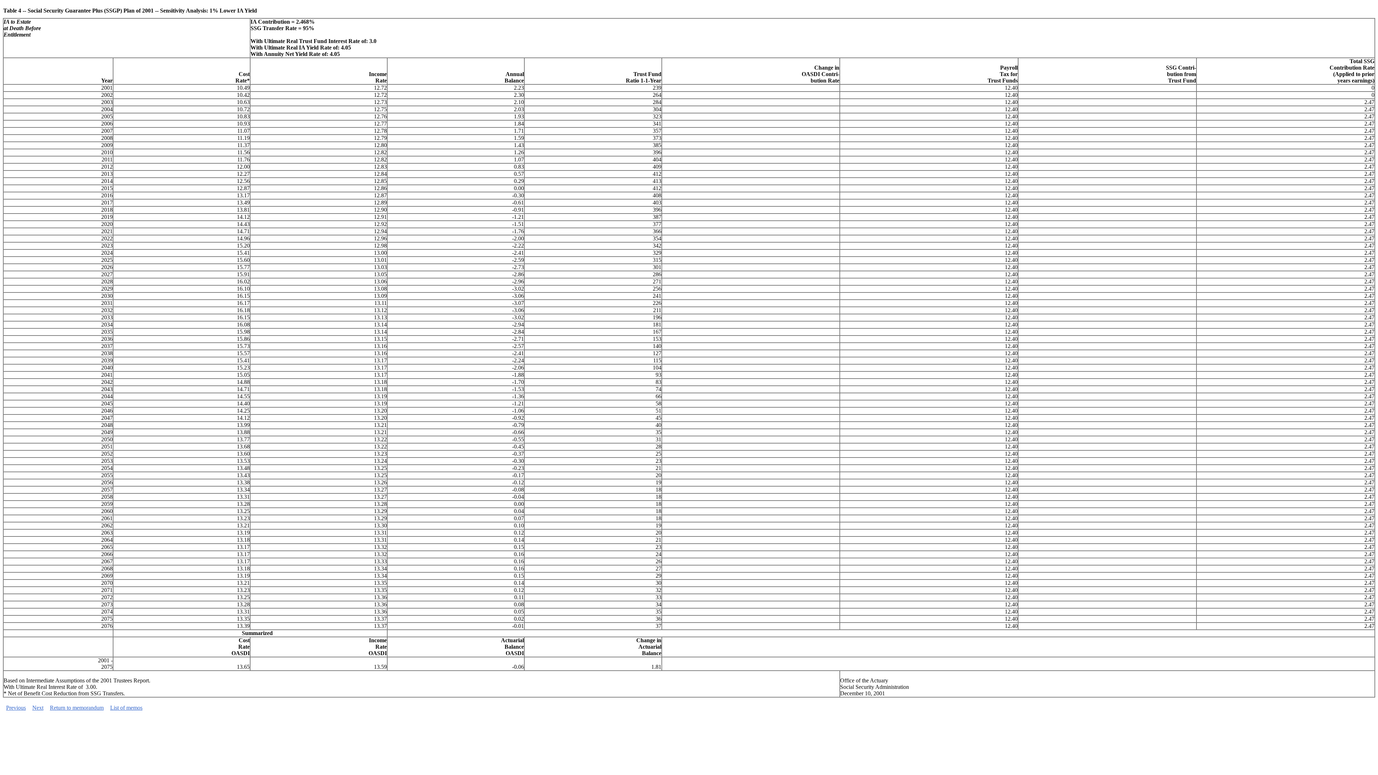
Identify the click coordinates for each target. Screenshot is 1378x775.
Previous (16, 708)
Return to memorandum (77, 708)
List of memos (126, 708)
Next (37, 708)
